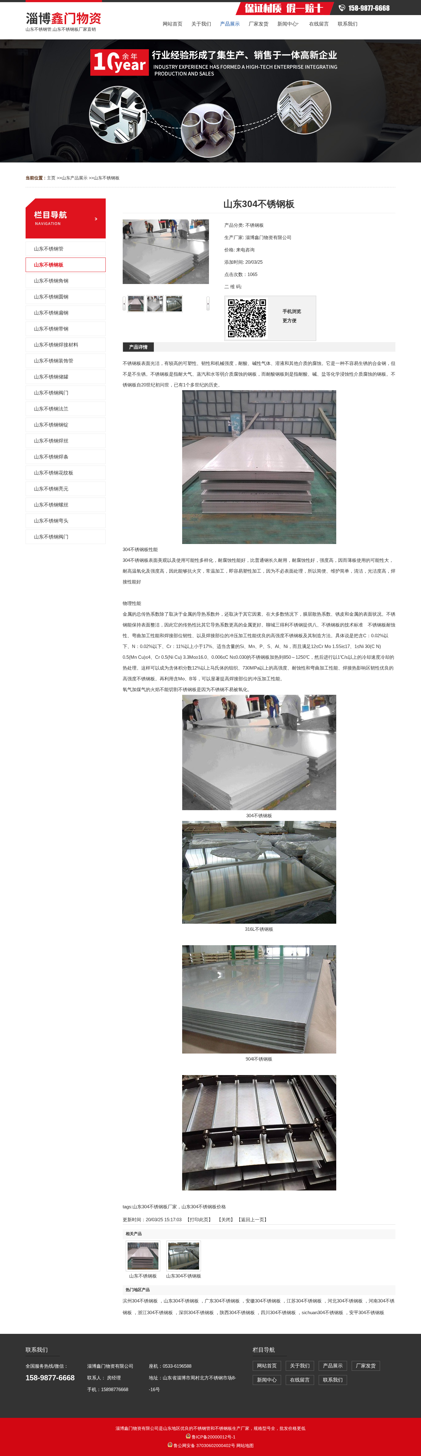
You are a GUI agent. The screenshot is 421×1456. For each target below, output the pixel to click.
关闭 (226, 1219)
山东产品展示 (75, 177)
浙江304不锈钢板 (155, 1312)
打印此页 (199, 1219)
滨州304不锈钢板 (140, 1300)
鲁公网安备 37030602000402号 (204, 1445)
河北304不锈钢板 (345, 1300)
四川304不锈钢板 (278, 1312)
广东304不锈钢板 (222, 1300)
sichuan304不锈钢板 (322, 1312)
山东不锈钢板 (107, 177)
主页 (51, 177)
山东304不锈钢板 (181, 1300)
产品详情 (138, 347)
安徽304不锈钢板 (263, 1300)
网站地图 (245, 1445)
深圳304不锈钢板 (196, 1312)
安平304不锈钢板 (366, 1312)
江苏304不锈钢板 (304, 1300)
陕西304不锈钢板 (237, 1312)
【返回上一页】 (252, 1219)
